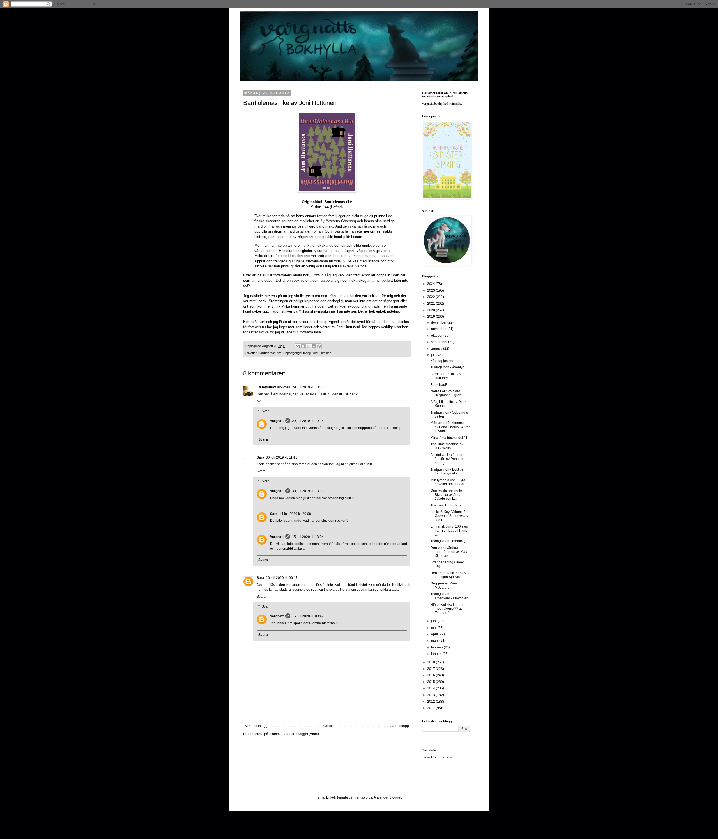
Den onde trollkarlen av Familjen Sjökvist (448, 575)
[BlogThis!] (303, 346)
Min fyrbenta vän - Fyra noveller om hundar (448, 482)
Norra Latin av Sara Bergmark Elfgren (446, 393)
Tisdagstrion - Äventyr (447, 367)
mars (435, 641)
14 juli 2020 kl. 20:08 (295, 514)
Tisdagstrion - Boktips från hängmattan (447, 471)
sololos (366, 797)
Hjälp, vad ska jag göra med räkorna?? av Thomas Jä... (448, 609)
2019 (431, 316)
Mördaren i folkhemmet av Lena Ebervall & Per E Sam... (450, 427)
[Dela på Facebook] (313, 346)
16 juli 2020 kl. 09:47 (308, 616)
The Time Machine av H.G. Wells (447, 446)
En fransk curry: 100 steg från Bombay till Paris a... (449, 530)
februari (437, 647)
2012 (431, 701)
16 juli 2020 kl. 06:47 (282, 578)
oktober (437, 336)
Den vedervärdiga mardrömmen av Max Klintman (449, 552)
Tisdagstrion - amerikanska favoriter (449, 596)
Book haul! (439, 385)
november (439, 329)
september (439, 342)
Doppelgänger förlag (297, 353)
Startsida (329, 726)
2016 (431, 675)
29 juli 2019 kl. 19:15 (308, 421)
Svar (265, 411)
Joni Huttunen (321, 353)
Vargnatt (277, 421)
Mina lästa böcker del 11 (449, 438)
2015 (431, 682)
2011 (431, 708)
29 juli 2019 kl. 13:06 (308, 387)
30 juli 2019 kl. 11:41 (281, 457)
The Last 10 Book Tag (447, 505)
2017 (431, 669)
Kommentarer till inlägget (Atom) (294, 734)
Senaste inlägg (256, 726)
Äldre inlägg (399, 726)
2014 (431, 688)
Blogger (395, 797)
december (439, 322)
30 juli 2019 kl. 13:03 (308, 491)
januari (437, 654)
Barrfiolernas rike (270, 353)
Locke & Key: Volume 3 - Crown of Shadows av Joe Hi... (449, 516)
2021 (431, 304)
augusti (437, 348)
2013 (431, 695)
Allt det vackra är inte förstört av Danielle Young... (447, 459)
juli (433, 355)
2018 (431, 662)
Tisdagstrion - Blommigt (448, 541)
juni (434, 621)
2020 (431, 310)
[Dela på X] (308, 346)
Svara (261, 401)
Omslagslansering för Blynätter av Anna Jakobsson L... (447, 495)
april (435, 634)
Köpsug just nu (442, 361)
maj (434, 628)
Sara (260, 457)
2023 (431, 290)
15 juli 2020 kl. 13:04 (308, 537)
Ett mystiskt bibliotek (273, 387)
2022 (431, 297)
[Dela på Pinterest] (319, 346)
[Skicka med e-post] (297, 346)
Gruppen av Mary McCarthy (444, 585)
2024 (431, 284)
